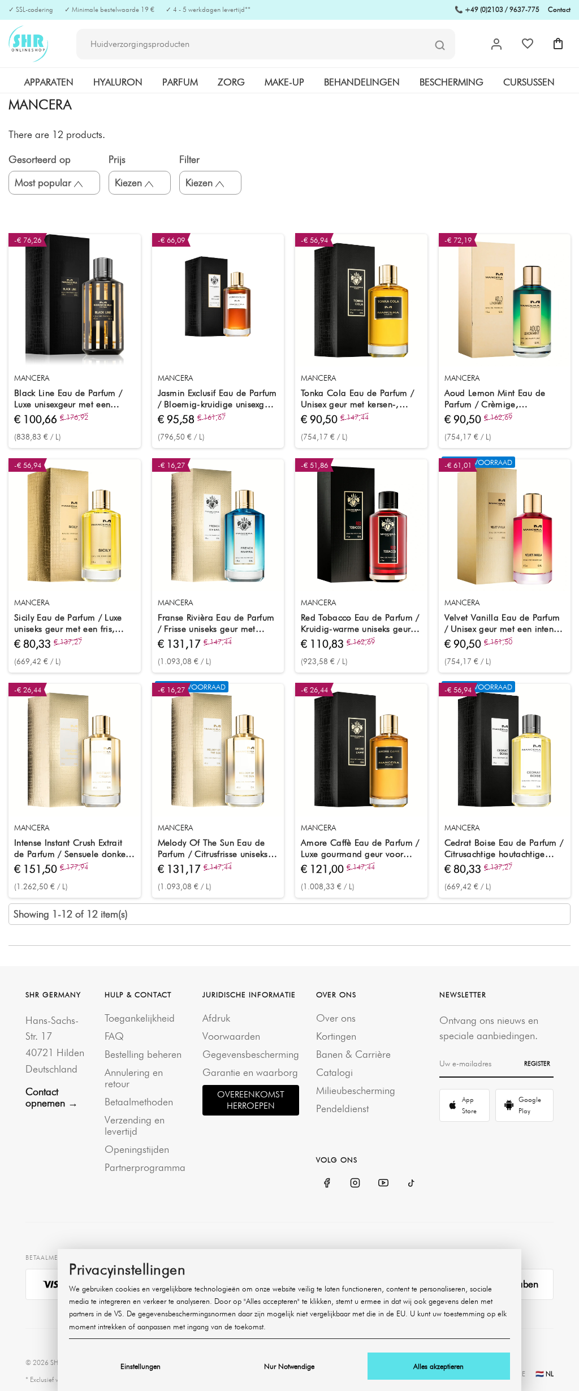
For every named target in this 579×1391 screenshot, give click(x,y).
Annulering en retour (134, 1077)
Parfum (180, 82)
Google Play (529, 1105)
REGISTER (537, 1063)
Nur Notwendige (289, 1366)
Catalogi (334, 1072)
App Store (469, 1105)
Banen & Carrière (353, 1054)
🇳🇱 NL (544, 1374)
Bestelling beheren (143, 1054)
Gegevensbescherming (250, 1054)
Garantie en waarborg (250, 1072)
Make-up (284, 82)
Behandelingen (362, 82)
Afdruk (216, 1018)
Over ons (336, 1018)
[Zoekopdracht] (440, 44)
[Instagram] (355, 1183)
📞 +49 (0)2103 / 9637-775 (497, 9)
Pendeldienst (342, 1108)
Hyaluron (117, 82)
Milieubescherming (355, 1090)
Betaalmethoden (139, 1102)
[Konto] (496, 44)
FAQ (114, 1036)
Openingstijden (137, 1149)
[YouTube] (383, 1183)
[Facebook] (327, 1183)
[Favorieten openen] (527, 43)
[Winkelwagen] (558, 43)
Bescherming (451, 82)
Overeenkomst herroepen (250, 1100)
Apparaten (49, 82)
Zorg (231, 82)
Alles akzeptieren (438, 1366)
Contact (559, 9)
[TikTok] (411, 1183)
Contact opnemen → (51, 1097)
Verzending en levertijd (135, 1125)
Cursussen (529, 82)
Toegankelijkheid (140, 1018)
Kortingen (336, 1036)
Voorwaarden (231, 1036)
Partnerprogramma (145, 1167)
